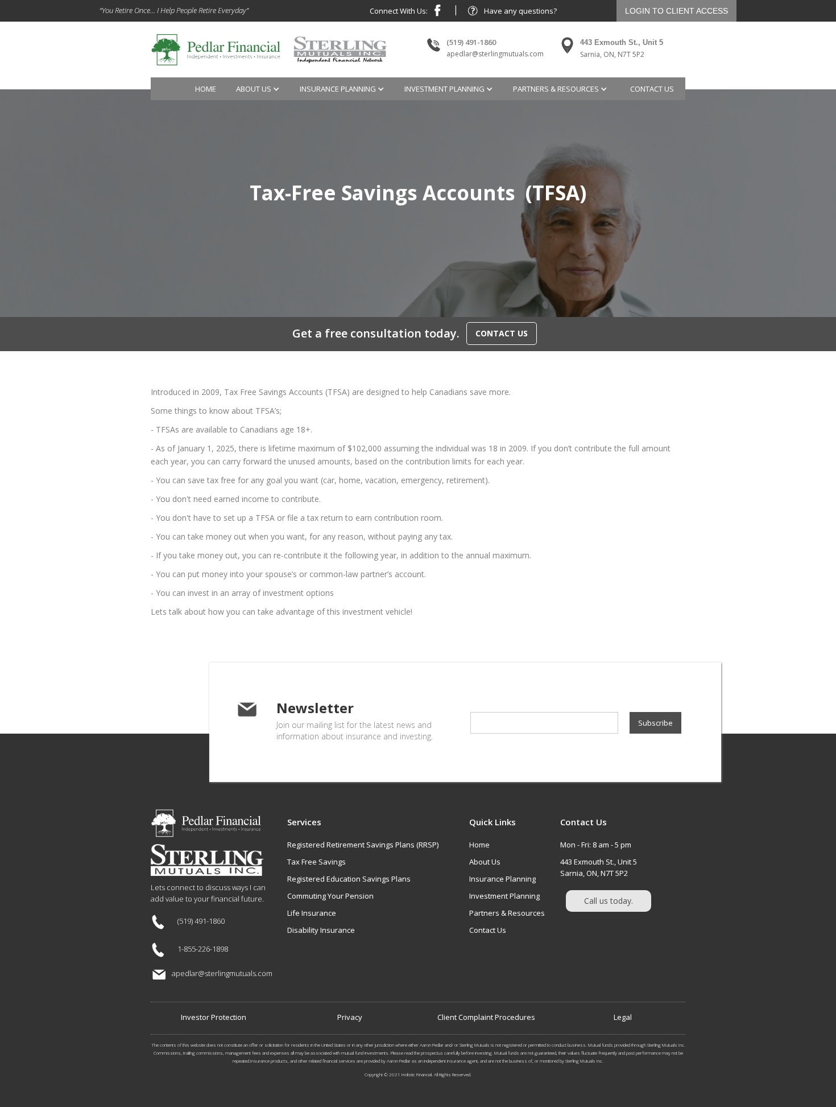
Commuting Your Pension (330, 896)
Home (205, 89)
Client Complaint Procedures (486, 1017)
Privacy (349, 1017)
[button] (259, 88)
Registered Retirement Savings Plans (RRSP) (362, 844)
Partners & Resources (507, 913)
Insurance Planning (502, 879)
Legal (623, 1017)
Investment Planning (504, 896)
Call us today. (608, 900)
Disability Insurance (321, 930)
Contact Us (487, 930)
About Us (484, 862)
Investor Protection (213, 1017)
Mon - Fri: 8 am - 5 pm (595, 844)
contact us (652, 89)
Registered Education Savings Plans (349, 879)
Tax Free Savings (316, 862)
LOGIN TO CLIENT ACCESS (676, 10)
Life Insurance (311, 913)
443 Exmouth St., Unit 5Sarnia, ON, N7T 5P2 (598, 867)
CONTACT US (501, 333)
